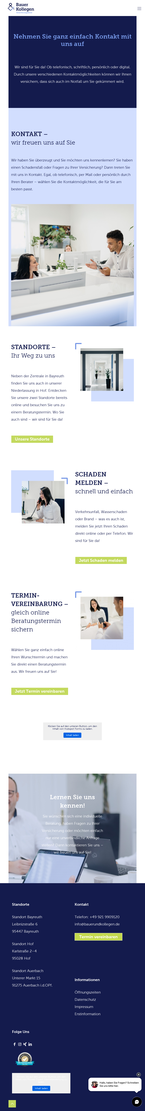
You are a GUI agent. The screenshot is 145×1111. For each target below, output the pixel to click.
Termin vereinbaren (98, 936)
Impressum (84, 1007)
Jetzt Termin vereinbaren (40, 691)
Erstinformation (87, 1014)
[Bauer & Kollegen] (21, 8)
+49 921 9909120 (105, 917)
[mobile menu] (139, 8)
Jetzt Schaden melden (101, 560)
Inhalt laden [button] (72, 735)
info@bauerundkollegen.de (97, 924)
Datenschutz (85, 999)
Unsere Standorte (32, 439)
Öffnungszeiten (88, 992)
